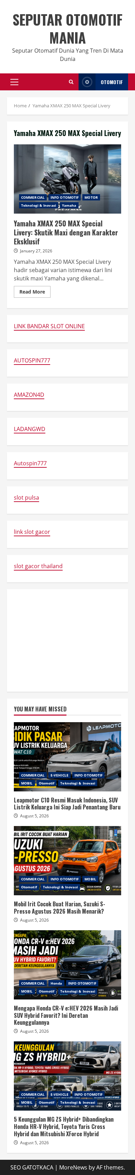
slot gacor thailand (38, 566)
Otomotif (47, 783)
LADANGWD (29, 429)
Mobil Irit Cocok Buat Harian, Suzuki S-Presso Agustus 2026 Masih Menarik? (67, 860)
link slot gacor (32, 532)
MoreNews (73, 1167)
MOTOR (91, 197)
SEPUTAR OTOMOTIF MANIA (67, 28)
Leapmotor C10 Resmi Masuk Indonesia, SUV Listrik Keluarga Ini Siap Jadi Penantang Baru (67, 756)
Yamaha (69, 205)
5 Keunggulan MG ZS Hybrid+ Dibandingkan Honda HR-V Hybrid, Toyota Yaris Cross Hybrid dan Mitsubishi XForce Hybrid (67, 1076)
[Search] (71, 82)
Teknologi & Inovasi (38, 205)
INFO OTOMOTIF (65, 197)
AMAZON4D (29, 394)
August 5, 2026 (34, 816)
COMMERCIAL (33, 197)
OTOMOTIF (112, 82)
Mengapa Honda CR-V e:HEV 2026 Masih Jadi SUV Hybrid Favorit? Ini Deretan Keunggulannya (67, 964)
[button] (14, 82)
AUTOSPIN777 (32, 360)
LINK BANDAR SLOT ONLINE (49, 326)
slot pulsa (26, 497)
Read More (35, 293)
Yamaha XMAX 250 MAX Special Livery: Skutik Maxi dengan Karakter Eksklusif (67, 179)
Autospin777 (30, 463)
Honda (56, 983)
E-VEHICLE (60, 775)
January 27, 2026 (36, 251)
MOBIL (27, 783)
